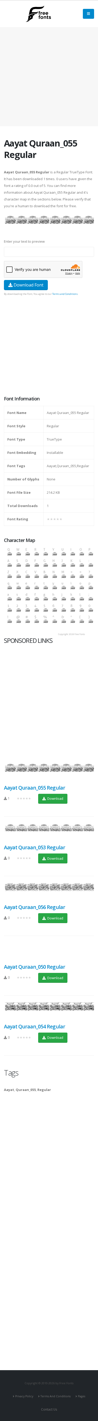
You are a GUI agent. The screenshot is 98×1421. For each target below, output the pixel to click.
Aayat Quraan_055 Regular (34, 787)
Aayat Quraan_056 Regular (34, 907)
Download (55, 798)
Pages (81, 1396)
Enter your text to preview (24, 241)
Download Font (28, 285)
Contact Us (49, 1409)
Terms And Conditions (56, 1396)
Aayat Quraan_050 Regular (34, 966)
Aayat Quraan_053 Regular (34, 847)
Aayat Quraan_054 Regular (34, 1026)
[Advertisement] (49, 346)
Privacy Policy (24, 1396)
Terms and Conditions (65, 294)
